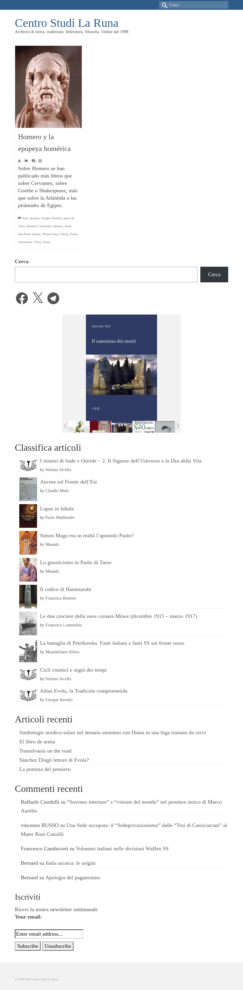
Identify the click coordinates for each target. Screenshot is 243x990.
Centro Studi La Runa (67, 23)
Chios (24, 218)
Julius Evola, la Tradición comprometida (83, 691)
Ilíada (68, 226)
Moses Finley (50, 234)
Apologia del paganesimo (72, 877)
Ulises (46, 242)
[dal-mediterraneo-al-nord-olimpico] (143, 427)
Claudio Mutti (57, 490)
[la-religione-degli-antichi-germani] (100, 427)
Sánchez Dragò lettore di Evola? (54, 760)
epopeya (34, 218)
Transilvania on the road (45, 751)
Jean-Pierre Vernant (29, 234)
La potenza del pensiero (45, 769)
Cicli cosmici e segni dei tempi (73, 670)
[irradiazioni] (78, 427)
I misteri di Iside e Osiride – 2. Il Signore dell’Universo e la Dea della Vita (121, 461)
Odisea (64, 234)
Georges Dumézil (51, 218)
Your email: (28, 917)
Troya (37, 242)
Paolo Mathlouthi (59, 517)
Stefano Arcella (58, 469)
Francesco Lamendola (63, 625)
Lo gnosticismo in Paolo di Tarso (75, 562)
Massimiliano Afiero (62, 651)
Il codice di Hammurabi (65, 589)
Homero (58, 226)
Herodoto (32, 226)
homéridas (45, 226)
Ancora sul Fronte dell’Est (68, 482)
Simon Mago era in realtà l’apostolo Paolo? (87, 535)
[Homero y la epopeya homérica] (48, 87)
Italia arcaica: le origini (71, 863)
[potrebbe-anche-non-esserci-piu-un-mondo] (165, 427)
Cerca (21, 261)
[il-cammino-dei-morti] (121, 427)
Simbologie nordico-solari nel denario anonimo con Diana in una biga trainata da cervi (112, 732)
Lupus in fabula (57, 509)
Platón (74, 234)
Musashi (52, 544)
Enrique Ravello (59, 699)
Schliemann (25, 242)
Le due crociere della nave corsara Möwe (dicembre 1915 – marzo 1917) (118, 616)
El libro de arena (37, 742)
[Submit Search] (163, 5)
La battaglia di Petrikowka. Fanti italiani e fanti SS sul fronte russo (112, 643)
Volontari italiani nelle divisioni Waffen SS (122, 848)
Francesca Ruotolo (60, 598)
